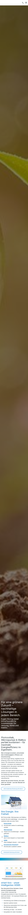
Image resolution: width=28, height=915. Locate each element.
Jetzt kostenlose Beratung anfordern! (13, 788)
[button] (26, 2)
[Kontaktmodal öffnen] (22, 2)
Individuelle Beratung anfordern (11, 852)
